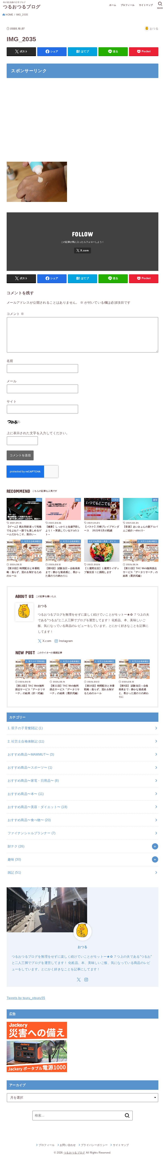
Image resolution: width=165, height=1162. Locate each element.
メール (11, 381)
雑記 (14, 872)
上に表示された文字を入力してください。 (38, 433)
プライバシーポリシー (94, 1145)
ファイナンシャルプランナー (32, 833)
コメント (15, 314)
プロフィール (127, 5)
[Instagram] (63, 641)
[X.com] (82, 250)
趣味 (14, 859)
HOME (9, 14)
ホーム (112, 5)
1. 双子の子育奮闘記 (25, 728)
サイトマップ (146, 5)
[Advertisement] (82, 122)
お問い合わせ (68, 1145)
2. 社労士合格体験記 (26, 741)
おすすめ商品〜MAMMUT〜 (31, 754)
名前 (10, 361)
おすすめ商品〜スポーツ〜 (30, 767)
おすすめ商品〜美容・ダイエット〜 (37, 807)
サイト (11, 401)
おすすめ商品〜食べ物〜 (29, 820)
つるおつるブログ (21, 6)
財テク (16, 846)
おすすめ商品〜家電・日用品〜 (33, 780)
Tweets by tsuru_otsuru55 (26, 998)
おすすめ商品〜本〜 (26, 794)
